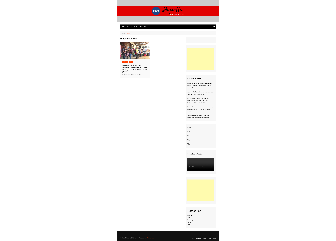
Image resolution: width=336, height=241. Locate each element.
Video (135, 26)
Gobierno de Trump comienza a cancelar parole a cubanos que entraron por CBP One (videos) (200, 86)
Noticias (129, 26)
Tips (141, 26)
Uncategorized (192, 220)
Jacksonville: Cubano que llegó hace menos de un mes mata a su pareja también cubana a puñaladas (198, 100)
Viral (145, 26)
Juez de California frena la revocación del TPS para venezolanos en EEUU (200, 93)
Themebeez (150, 238)
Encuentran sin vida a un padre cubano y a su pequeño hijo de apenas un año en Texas (200, 109)
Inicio (123, 26)
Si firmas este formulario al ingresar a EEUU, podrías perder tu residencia (198, 116)
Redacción (127, 74)
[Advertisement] (200, 59)
